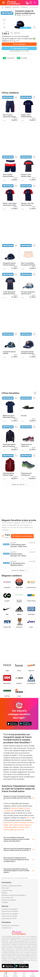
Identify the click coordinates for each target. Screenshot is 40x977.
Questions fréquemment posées (12, 885)
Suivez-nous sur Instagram (10, 914)
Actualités (5, 902)
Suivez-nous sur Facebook (10, 911)
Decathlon (16, 7)
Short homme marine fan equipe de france (19, 822)
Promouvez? (5, 888)
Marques (4, 893)
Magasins (8, 7)
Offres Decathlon (10, 393)
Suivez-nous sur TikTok (9, 918)
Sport (29, 818)
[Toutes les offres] (35, 393)
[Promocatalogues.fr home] (14, 3)
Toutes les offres (7, 890)
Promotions (24, 7)
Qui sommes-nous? (8, 897)
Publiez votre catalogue (9, 900)
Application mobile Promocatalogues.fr (14, 895)
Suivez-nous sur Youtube (9, 916)
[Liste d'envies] (30, 2)
